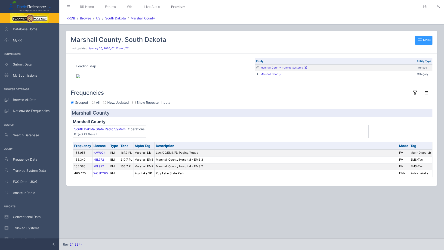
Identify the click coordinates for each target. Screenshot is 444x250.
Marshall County (143, 18)
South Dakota (115, 18)
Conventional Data (27, 217)
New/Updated (118, 102)
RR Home (87, 7)
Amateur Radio (24, 193)
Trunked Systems (26, 228)
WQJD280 (100, 173)
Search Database (26, 135)
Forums (110, 7)
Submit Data (22, 64)
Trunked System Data (29, 170)
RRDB (71, 18)
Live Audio (152, 7)
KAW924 (99, 152)
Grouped (81, 102)
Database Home (25, 29)
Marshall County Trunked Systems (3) (284, 67)
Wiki (130, 7)
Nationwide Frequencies (31, 111)
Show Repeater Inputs (153, 102)
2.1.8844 (76, 244)
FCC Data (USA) (25, 182)
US (98, 18)
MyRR (17, 40)
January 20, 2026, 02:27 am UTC (109, 48)
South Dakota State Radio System (100, 129)
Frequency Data (25, 159)
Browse (85, 18)
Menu (426, 40)
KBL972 (98, 159)
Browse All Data (25, 100)
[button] (424, 6)
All (97, 102)
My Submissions (25, 75)
